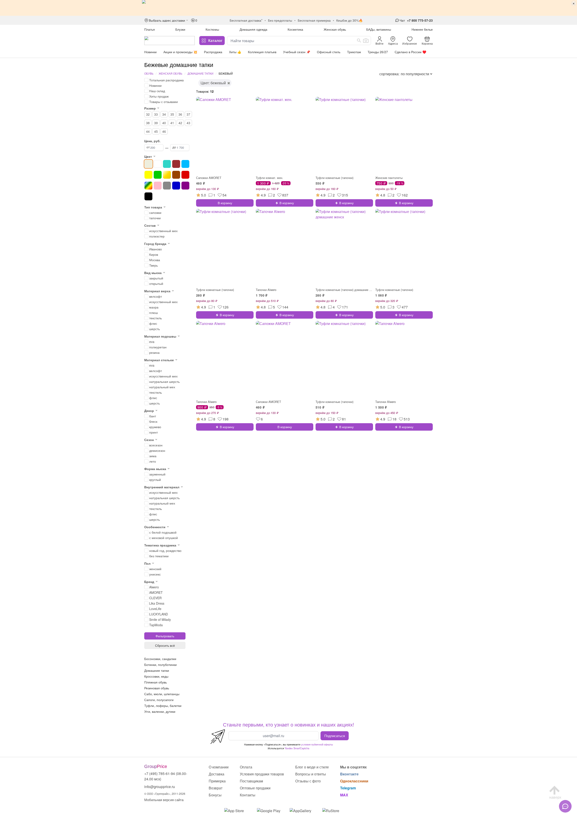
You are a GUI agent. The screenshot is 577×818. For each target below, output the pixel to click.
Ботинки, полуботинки (160, 664)
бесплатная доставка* (246, 20)
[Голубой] (185, 164)
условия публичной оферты (317, 744)
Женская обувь (335, 29)
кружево (155, 427)
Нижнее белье (422, 29)
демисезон (157, 450)
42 (180, 123)
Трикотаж (354, 52)
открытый (156, 283)
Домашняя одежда (253, 29)
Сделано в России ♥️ (410, 52)
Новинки (150, 52)
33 (156, 114)
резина (154, 352)
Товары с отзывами (163, 102)
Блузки (180, 29)
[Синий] (176, 185)
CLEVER (155, 598)
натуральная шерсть (164, 381)
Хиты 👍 (235, 52)
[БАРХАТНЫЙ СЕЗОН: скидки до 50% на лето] (288, 8)
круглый (155, 479)
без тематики (159, 556)
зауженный (157, 474)
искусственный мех (163, 230)
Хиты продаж (159, 96)
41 (172, 123)
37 (188, 114)
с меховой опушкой (163, 537)
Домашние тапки (200, 73)
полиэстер (157, 236)
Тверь (153, 265)
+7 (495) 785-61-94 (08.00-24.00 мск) (165, 776)
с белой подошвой (162, 532)
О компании (219, 767)
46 (164, 131)
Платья (149, 29)
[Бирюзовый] (167, 164)
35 (172, 114)
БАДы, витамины (378, 29)
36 (180, 114)
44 (148, 131)
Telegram (348, 788)
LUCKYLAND (158, 614)
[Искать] (359, 40)
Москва (154, 260)
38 (148, 123)
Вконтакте (349, 774)
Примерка (217, 781)
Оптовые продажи (255, 788)
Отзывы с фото (308, 781)
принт (153, 432)
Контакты (247, 794)
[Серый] (167, 185)
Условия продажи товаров (262, 774)
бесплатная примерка (314, 20)
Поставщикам (251, 781)
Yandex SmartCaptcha (297, 748)
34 (164, 114)
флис (153, 323)
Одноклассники (354, 781)
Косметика (295, 29)
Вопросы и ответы (310, 774)
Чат (402, 20)
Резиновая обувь (156, 688)
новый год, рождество (165, 550)
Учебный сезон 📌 (296, 52)
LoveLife (155, 608)
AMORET (156, 592)
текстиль (155, 318)
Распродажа (213, 52)
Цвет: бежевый (213, 82)
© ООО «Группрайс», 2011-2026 (164, 793)
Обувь (148, 73)
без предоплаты (280, 20)
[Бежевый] (148, 164)
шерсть (154, 329)
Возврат (215, 788)
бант (152, 416)
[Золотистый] (167, 175)
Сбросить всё (165, 645)
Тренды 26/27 (378, 52)
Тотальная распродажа (166, 80)
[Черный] (148, 196)
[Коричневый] (176, 175)
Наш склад (157, 91)
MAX (344, 794)
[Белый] (158, 164)
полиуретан (158, 347)
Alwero (154, 587)
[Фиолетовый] (185, 185)
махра (153, 307)
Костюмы (212, 29)
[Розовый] (157, 185)
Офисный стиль (328, 52)
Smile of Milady (160, 619)
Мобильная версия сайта (163, 799)
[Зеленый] (157, 175)
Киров (153, 254)
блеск (153, 421)
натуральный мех (162, 387)
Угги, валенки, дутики (159, 711)
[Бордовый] (176, 164)
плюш (153, 312)
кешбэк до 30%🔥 (349, 20)
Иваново (155, 249)
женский (155, 569)
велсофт (155, 296)
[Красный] (185, 175)
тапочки (155, 218)
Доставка (216, 774)
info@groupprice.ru (159, 786)
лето (152, 461)
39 (156, 123)
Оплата (246, 767)
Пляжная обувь (155, 682)
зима (152, 456)
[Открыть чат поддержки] (565, 806)
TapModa (156, 625)
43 (188, 123)
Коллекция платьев (262, 52)
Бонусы (215, 794)
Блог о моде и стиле (312, 767)
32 (148, 114)
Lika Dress (156, 603)
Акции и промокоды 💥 (180, 52)
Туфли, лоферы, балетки (162, 705)
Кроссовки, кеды (156, 676)
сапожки (155, 212)
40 (164, 123)
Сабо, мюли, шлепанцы (161, 694)
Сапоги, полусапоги (159, 699)
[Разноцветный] (148, 185)
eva (151, 341)
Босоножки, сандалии (160, 658)
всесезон (156, 445)
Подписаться (334, 735)
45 (156, 131)
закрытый (156, 278)
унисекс (155, 574)
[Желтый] (148, 175)
